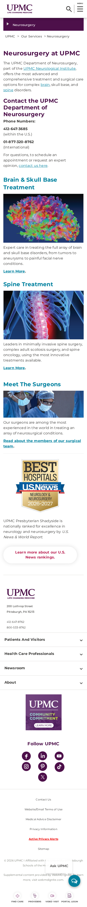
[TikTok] (59, 767)
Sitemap (43, 848)
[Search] (69, 9)
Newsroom (14, 668)
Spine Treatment (28, 284)
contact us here (33, 166)
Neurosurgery (24, 25)
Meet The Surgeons (32, 384)
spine (8, 90)
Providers (34, 901)
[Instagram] (26, 767)
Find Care (17, 901)
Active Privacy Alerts (43, 839)
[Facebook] (26, 756)
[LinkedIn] (42, 756)
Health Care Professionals (29, 654)
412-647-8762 (15, 622)
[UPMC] (19, 8)
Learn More (14, 271)
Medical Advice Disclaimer (43, 819)
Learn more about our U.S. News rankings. (40, 555)
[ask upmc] (74, 881)
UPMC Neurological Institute (49, 68)
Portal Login (69, 901)
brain (45, 85)
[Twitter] (42, 777)
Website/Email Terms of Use (43, 809)
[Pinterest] (42, 767)
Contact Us (43, 799)
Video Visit (52, 901)
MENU (80, 3)
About (10, 682)
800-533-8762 (16, 627)
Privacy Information (43, 829)
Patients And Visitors (24, 639)
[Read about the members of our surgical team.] (43, 404)
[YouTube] (59, 756)
